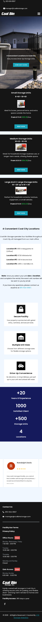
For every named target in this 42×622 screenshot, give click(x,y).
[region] (21, 56)
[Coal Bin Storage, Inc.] (8, 13)
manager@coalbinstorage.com (18, 516)
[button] (21, 59)
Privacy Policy (9, 531)
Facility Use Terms (10, 527)
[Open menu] (38, 13)
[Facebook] (5, 604)
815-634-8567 (25, 288)
